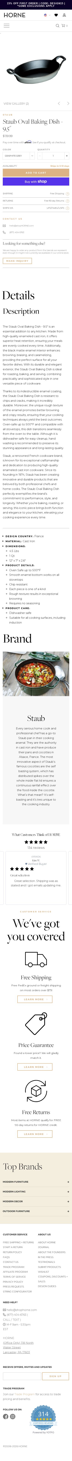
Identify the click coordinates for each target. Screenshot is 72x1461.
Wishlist (43, 1271)
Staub (8, 114)
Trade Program (13, 1267)
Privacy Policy (13, 1281)
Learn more (34, 999)
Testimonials (46, 1262)
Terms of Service (14, 1276)
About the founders (52, 1252)
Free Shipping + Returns (18, 1242)
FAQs (6, 1257)
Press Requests (13, 1286)
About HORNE (47, 1242)
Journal (43, 1247)
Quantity (43, 149)
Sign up (55, 1376)
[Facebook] (5, 1418)
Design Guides (47, 1286)
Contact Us (10, 1262)
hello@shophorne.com (20, 1310)
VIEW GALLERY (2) (16, 103)
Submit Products (49, 1267)
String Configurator (17, 1291)
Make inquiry (17, 261)
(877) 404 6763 (16, 232)
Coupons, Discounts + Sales (53, 1279)
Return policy (12, 1252)
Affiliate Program (15, 1271)
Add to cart (36, 172)
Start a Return (13, 1247)
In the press (46, 1257)
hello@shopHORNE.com (21, 225)
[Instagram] (12, 1418)
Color (7, 149)
